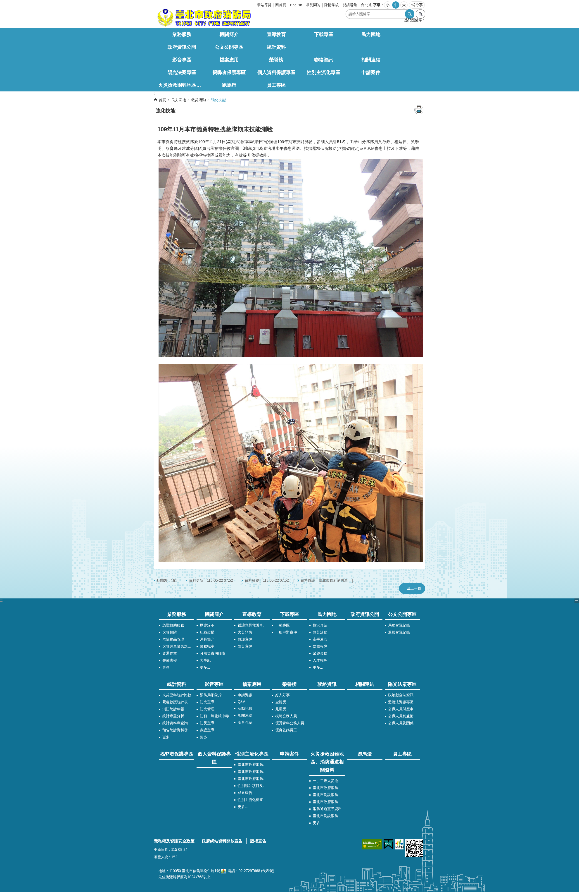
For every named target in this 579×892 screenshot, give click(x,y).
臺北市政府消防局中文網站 (203, 17)
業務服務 (181, 34)
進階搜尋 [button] (420, 14)
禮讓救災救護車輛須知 (254, 625)
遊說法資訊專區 (400, 702)
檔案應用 (229, 59)
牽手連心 (320, 639)
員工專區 (276, 85)
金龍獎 (280, 702)
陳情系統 (331, 5)
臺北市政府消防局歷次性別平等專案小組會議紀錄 (254, 779)
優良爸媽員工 (286, 730)
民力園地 (370, 34)
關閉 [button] (576, 600)
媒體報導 (320, 646)
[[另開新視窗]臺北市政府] (399, 844)
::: (1, 600)
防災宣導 (245, 646)
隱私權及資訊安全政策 (174, 841)
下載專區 (323, 34)
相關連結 (370, 59)
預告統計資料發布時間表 (178, 730)
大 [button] (404, 5)
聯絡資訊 (323, 59)
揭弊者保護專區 (229, 72)
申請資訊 (245, 695)
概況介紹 (320, 625)
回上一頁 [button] (414, 588)
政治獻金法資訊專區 (404, 695)
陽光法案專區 (182, 72)
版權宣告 (258, 841)
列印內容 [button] (418, 109)
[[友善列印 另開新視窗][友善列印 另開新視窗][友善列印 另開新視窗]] (223, 871)
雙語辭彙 (350, 5)
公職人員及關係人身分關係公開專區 (404, 723)
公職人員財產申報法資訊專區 (404, 709)
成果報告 (245, 793)
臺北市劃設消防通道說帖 (329, 816)
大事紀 (205, 660)
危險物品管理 (173, 639)
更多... (167, 667)
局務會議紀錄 (399, 625)
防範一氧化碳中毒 (214, 716)
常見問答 (313, 5)
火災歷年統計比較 (176, 695)
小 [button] (387, 5)
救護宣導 (245, 639)
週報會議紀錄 (399, 632)
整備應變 (169, 660)
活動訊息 (245, 708)
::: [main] (155, 93)
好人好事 (282, 695)
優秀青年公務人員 (289, 723)
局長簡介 (207, 639)
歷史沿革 (207, 625)
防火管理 (207, 709)
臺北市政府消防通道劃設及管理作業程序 (329, 802)
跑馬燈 (229, 85)
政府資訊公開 (182, 47)
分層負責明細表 (212, 653)
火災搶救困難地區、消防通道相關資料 (182, 85)
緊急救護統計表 (175, 702)
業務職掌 (207, 646)
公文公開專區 (229, 47)
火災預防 (169, 632)
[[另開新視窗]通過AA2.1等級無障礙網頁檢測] (372, 844)
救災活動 (198, 100)
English (296, 5)
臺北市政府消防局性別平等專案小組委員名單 (254, 772)
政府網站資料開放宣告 (222, 841)
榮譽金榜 (320, 653)
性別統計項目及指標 (254, 786)
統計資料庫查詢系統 (178, 723)
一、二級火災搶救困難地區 (329, 781)
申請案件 (370, 72)
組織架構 (207, 632)
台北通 (366, 5)
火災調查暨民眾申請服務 (178, 646)
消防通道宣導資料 (327, 809)
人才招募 (320, 660)
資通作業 (169, 653)
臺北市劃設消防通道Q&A (329, 795)
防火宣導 (207, 702)
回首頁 (280, 5)
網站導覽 (264, 5)
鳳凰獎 (280, 709)
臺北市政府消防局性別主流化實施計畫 (254, 765)
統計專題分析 (173, 716)
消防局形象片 (211, 695)
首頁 (162, 100)
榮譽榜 (276, 59)
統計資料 (276, 47)
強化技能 (218, 100)
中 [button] (396, 5)
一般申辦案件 (286, 632)
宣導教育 (276, 34)
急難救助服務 (173, 625)
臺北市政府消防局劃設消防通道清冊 (329, 788)
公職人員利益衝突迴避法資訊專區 (404, 716)
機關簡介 (229, 34)
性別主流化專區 (323, 72)
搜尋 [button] (409, 14)
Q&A (241, 702)
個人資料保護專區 (276, 72)
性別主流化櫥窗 (250, 800)
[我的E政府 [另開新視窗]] (388, 844)
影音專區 (181, 59)
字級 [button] (376, 5)
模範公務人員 (286, 716)
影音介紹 (245, 722)
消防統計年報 (173, 709)
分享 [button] (419, 5)
